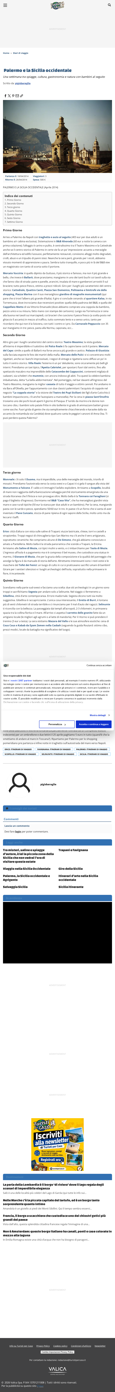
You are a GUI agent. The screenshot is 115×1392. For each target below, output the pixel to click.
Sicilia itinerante (71, 887)
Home (6, 53)
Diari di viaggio (20, 53)
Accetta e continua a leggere (94, 724)
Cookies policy (60, 1345)
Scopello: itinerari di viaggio (20, 754)
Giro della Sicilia (71, 868)
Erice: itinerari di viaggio (18, 749)
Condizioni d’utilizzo (81, 1345)
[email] (17, 94)
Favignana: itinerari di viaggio (54, 749)
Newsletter (100, 1345)
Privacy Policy (43, 1345)
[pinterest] (13, 94)
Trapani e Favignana (73, 850)
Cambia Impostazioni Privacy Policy (57, 1352)
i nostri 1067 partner (21, 680)
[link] (20, 94)
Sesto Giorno (13, 218)
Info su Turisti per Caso (21, 1345)
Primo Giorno (14, 199)
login (18, 831)
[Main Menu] (5, 5)
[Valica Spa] (57, 1370)
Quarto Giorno (14, 210)
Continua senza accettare (99, 665)
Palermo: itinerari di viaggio (92, 749)
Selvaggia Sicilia (15, 887)
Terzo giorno (13, 207)
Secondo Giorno (15, 203)
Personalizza (55, 724)
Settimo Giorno (15, 221)
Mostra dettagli (98, 715)
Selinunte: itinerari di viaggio (58, 754)
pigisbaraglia (23, 83)
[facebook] (5, 94)
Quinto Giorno (14, 214)
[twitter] (9, 94)
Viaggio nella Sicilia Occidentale (26, 868)
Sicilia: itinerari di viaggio (94, 754)
